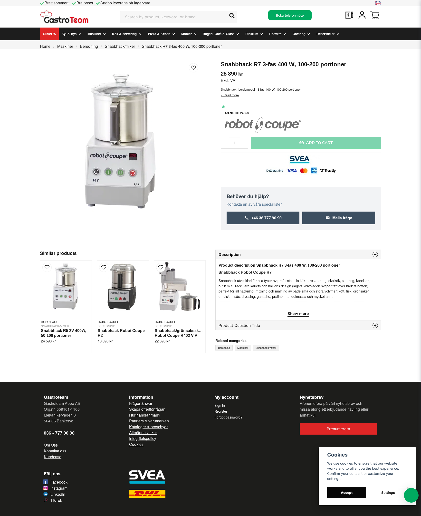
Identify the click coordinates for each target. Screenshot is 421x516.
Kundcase (52, 456)
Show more (298, 313)
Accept (347, 493)
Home (45, 46)
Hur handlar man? (144, 415)
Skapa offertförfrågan (147, 409)
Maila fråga (342, 218)
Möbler (186, 33)
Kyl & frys (69, 33)
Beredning (89, 46)
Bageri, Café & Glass (218, 33)
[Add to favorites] (349, 15)
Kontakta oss (55, 451)
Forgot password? (228, 417)
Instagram (58, 488)
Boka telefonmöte (290, 15)
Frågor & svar (140, 403)
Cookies (136, 444)
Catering (299, 33)
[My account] (362, 15)
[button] (378, 3)
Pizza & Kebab (159, 33)
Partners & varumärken (149, 421)
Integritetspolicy (142, 438)
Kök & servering (124, 33)
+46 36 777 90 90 (266, 218)
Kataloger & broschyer (148, 426)
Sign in (219, 405)
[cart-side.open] (374, 15)
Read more (231, 95)
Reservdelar (325, 33)
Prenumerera (338, 428)
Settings (388, 493)
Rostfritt (275, 33)
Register (220, 411)
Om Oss (51, 445)
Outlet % (49, 33)
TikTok (56, 500)
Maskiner (94, 33)
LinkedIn (57, 494)
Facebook (58, 482)
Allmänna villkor (143, 432)
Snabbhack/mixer (120, 46)
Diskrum (251, 33)
